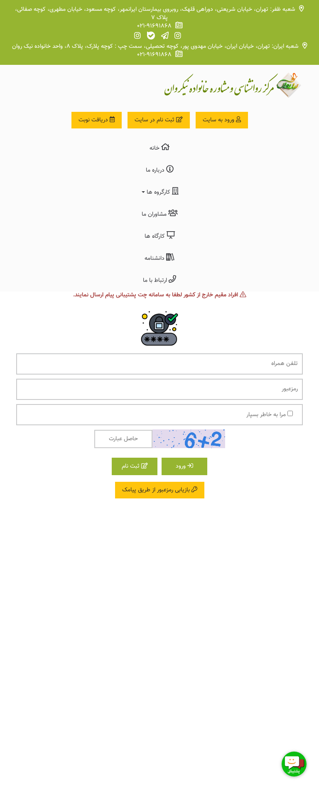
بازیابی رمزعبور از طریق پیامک (156, 490)
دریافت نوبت (94, 120)
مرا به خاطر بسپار (266, 414)
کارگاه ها (156, 236)
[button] (159, 192)
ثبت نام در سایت (155, 120)
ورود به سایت (219, 120)
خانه (155, 148)
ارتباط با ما (156, 280)
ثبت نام (131, 466)
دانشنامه (155, 258)
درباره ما (156, 170)
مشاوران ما (155, 214)
